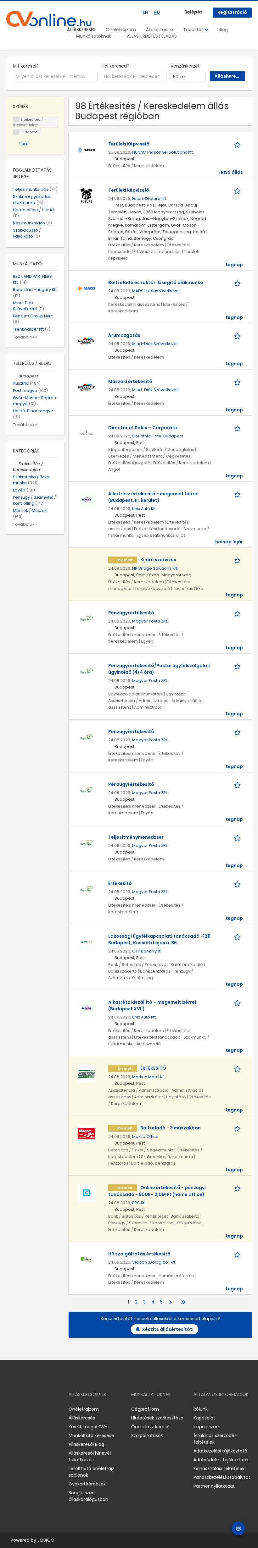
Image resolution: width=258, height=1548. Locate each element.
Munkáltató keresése (91, 1435)
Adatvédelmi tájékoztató (221, 1460)
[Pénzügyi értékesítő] (86, 618)
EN (145, 12)
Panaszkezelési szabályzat (222, 1477)
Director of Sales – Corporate (142, 428)
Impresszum (207, 1427)
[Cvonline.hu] (48, 19)
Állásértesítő (159, 29)
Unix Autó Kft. (144, 508)
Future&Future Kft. (149, 198)
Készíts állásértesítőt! (168, 1329)
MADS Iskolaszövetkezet (156, 291)
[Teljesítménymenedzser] (86, 842)
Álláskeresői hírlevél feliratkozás (90, 1456)
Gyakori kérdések (87, 1484)
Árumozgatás (124, 335)
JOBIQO (45, 1540)
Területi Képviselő (128, 144)
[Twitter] (40, 1409)
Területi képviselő (128, 190)
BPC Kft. (139, 1202)
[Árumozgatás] (86, 341)
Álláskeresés (82, 1418)
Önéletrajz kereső (150, 1427)
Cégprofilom (145, 1409)
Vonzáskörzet (185, 66)
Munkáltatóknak (93, 36)
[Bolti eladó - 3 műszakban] (86, 1133)
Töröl (24, 143)
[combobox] (55, 77)
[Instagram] (21, 1409)
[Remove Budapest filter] (16, 376)
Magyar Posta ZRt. (150, 621)
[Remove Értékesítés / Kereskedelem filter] (16, 463)
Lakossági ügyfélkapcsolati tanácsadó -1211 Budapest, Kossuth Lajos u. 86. (159, 939)
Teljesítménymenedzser (136, 837)
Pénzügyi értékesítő (131, 613)
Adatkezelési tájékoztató (220, 1451)
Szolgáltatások (147, 1435)
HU (157, 12)
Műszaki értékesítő (130, 381)
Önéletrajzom (121, 29)
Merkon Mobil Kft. (149, 1076)
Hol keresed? (115, 66)
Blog (223, 29)
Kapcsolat (204, 1418)
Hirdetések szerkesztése (157, 1418)
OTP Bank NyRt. (146, 951)
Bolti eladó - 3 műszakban (170, 1128)
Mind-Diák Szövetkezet (155, 343)
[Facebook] (10, 1409)
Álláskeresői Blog (86, 1444)
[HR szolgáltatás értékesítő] (86, 1259)
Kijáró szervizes (158, 560)
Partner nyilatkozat (214, 1486)
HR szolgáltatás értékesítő (139, 1254)
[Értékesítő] (86, 889)
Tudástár (193, 29)
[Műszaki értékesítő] (86, 387)
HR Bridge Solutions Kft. (155, 568)
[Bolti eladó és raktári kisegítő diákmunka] (86, 288)
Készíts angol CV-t (89, 1427)
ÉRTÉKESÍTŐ (153, 1068)
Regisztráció (232, 12)
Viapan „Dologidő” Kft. (154, 1262)
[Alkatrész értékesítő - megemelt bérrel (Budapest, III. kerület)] (86, 499)
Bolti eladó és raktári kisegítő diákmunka (155, 282)
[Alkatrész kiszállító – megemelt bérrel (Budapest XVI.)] (86, 1007)
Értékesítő (120, 883)
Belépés (193, 12)
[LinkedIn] (31, 1409)
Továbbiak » (25, 337)
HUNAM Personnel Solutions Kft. (163, 152)
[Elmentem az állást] (238, 144)
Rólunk (201, 1409)
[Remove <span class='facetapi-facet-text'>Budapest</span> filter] (16, 132)
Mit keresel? (26, 66)
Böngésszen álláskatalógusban (88, 1496)
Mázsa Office (145, 1136)
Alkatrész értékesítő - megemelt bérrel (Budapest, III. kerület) (153, 497)
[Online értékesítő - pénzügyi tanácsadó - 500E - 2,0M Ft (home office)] (86, 1193)
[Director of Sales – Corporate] (86, 433)
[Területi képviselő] (86, 195)
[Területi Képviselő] (86, 149)
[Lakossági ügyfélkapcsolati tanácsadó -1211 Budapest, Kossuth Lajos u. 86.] (86, 941)
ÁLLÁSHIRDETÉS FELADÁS (152, 36)
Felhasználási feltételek (219, 1468)
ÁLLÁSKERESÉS (81, 29)
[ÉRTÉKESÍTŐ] (86, 1073)
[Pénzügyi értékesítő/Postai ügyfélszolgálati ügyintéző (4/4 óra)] (86, 671)
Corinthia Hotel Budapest (157, 436)
